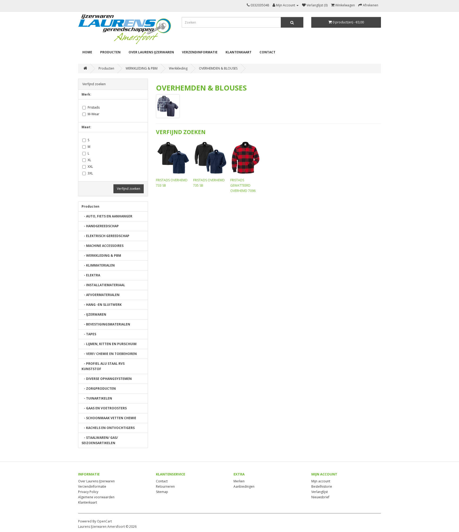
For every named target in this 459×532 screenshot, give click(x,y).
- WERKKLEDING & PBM (101, 255)
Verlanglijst (319, 492)
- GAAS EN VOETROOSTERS (104, 408)
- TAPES (89, 334)
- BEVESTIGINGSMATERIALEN (106, 324)
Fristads (94, 107)
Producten (110, 52)
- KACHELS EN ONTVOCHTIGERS (108, 428)
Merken (239, 481)
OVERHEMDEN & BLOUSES (218, 68)
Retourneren (165, 486)
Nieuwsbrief (320, 497)
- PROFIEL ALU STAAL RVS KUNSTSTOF (103, 366)
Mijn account (320, 481)
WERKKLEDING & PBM (142, 68)
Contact (267, 52)
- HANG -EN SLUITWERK (102, 304)
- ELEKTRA (91, 275)
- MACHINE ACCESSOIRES (103, 245)
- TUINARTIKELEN (97, 398)
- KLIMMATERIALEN (98, 265)
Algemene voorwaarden (96, 497)
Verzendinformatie (200, 52)
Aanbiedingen (243, 486)
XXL (90, 166)
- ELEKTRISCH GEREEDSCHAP (105, 236)
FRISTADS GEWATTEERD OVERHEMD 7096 (243, 185)
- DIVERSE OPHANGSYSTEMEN (107, 378)
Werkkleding (178, 68)
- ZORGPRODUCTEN (99, 388)
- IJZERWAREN (94, 314)
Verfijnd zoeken (128, 188)
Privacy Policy (88, 492)
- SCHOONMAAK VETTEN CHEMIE (109, 418)
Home (87, 52)
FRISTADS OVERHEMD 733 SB (172, 183)
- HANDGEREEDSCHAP (100, 226)
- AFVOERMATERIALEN (101, 295)
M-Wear (93, 114)
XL (89, 160)
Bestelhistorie (321, 486)
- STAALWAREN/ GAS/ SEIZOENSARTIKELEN (100, 440)
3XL (90, 173)
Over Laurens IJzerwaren (151, 52)
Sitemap (162, 492)
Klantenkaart (239, 52)
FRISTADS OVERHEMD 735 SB (209, 183)
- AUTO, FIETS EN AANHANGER (107, 216)
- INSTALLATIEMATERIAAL (103, 285)
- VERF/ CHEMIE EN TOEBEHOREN (109, 353)
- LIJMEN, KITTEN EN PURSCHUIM (109, 344)
